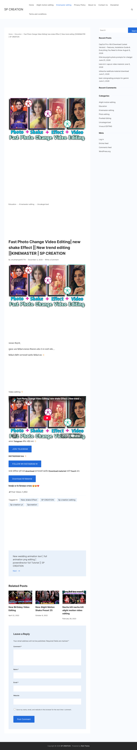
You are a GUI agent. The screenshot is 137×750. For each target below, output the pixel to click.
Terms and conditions (37, 14)
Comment (17, 646)
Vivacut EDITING (105, 126)
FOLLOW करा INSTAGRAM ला (24, 464)
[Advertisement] (47, 223)
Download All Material (22, 479)
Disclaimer (114, 5)
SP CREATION (13, 9)
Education (13, 204)
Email (16, 682)
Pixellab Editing (105, 118)
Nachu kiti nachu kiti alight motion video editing (73, 610)
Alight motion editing (45, 5)
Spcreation (32, 505)
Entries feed (103, 143)
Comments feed (105, 147)
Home (31, 5)
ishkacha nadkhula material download (114, 71)
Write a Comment (52, 260)
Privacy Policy (80, 5)
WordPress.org (105, 151)
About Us (92, 5)
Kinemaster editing (63, 5)
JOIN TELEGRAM (20, 449)
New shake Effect (29, 500)
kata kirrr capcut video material (111, 64)
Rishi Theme (85, 746)
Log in (101, 139)
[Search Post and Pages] (132, 9)
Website (16, 695)
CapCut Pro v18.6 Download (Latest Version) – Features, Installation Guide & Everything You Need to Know (114, 47)
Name (16, 669)
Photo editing (104, 114)
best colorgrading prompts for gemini (114, 78)
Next (15, 571)
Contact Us (103, 5)
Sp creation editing (66, 500)
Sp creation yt (16, 505)
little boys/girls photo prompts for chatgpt (115, 57)
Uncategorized (43, 204)
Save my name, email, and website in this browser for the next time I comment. (43, 710)
